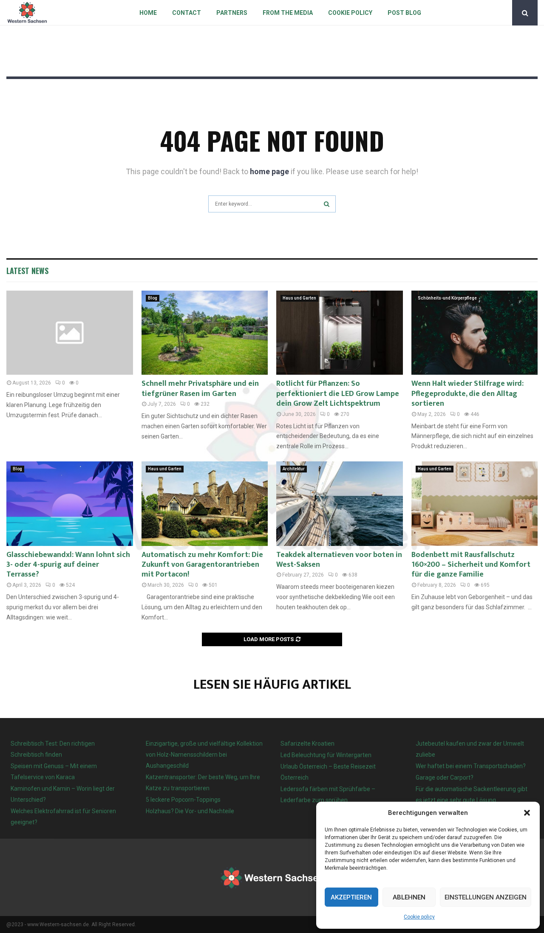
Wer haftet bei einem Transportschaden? (471, 766)
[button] (527, 813)
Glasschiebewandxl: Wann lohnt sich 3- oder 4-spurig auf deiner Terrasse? (68, 564)
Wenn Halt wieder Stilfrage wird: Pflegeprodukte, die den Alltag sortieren (467, 393)
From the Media (288, 12)
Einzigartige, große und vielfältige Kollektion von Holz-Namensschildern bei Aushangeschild (204, 754)
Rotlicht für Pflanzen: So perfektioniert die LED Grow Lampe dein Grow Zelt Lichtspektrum (337, 393)
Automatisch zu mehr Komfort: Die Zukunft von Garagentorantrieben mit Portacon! (202, 564)
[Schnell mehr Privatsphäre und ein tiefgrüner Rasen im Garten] (205, 333)
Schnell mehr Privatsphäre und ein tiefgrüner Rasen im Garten (200, 388)
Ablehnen (409, 897)
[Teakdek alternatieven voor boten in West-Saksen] (339, 503)
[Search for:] (272, 202)
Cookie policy (419, 917)
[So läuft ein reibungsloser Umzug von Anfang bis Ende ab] (69, 333)
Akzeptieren (351, 897)
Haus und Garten (299, 298)
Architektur (294, 469)
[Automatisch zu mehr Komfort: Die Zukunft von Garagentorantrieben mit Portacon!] (205, 503)
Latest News (27, 270)
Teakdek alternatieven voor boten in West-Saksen (339, 559)
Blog (152, 298)
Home (148, 12)
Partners (231, 12)
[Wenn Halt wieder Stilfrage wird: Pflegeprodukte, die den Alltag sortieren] (474, 333)
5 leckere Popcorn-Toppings (183, 799)
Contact (186, 12)
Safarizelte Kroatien (308, 743)
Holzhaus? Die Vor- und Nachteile (190, 811)
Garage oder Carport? (444, 777)
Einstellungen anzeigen (486, 897)
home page (269, 171)
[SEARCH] (326, 203)
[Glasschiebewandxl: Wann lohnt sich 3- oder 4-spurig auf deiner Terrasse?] (69, 503)
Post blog (404, 12)
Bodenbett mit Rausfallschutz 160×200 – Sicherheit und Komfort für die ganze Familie (470, 564)
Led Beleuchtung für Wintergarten (325, 755)
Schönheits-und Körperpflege (447, 298)
